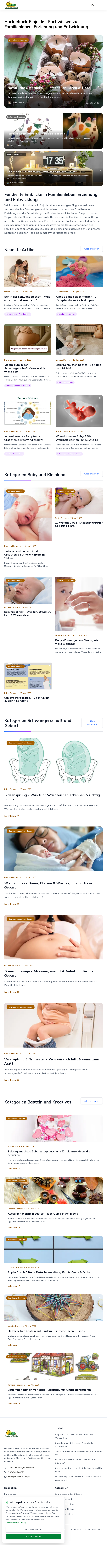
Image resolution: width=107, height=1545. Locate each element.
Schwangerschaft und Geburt (18, 314)
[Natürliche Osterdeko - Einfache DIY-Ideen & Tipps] (53, 71)
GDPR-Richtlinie (75, 1529)
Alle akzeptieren (33, 1536)
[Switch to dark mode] (92, 5)
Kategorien (61, 1487)
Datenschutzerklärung (16, 1522)
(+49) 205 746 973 (16, 1472)
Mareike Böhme (11, 291)
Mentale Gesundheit (14, 454)
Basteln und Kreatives (18, 40)
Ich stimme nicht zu (33, 1529)
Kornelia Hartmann (12, 431)
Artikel (59, 1428)
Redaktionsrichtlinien (93, 1529)
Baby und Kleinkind (65, 382)
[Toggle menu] (100, 5)
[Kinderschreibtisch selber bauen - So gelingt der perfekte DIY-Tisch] (53, 168)
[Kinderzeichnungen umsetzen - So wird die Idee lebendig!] (53, 131)
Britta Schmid (10, 360)
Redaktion (10, 1487)
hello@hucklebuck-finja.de (20, 1476)
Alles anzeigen (91, 248)
